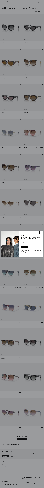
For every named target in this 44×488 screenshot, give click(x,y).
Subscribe (24, 246)
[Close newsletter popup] (41, 232)
